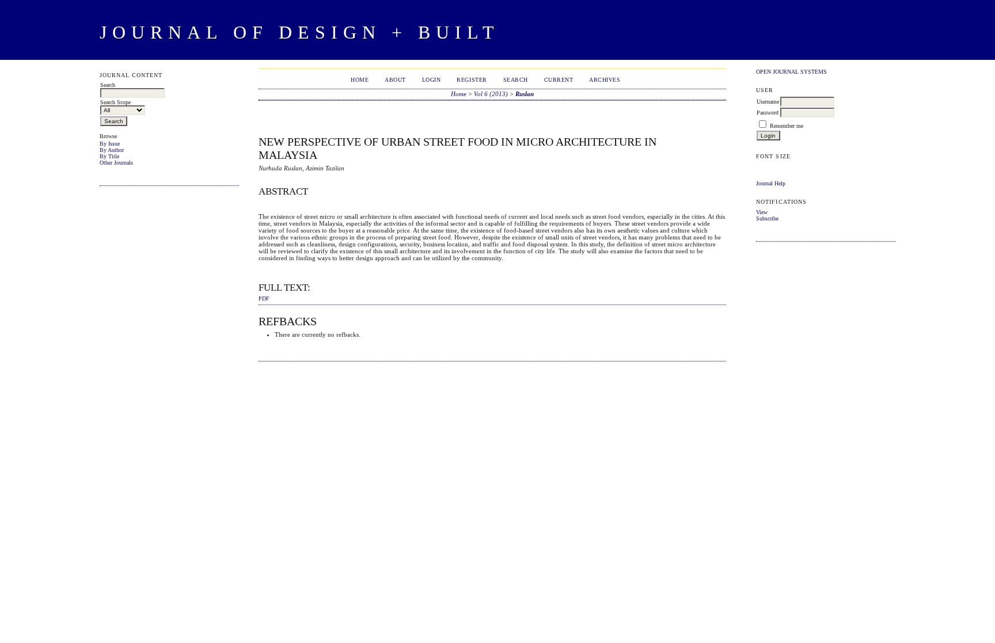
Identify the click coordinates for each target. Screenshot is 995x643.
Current (559, 80)
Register (472, 80)
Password (767, 112)
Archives (604, 80)
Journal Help (770, 183)
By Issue (110, 143)
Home (360, 80)
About (395, 80)
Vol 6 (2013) (491, 93)
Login (431, 80)
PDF (264, 299)
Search (515, 80)
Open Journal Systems (791, 72)
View (762, 212)
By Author (112, 150)
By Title (109, 156)
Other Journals (116, 162)
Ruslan (524, 93)
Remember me (786, 126)
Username (768, 101)
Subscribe (767, 218)
